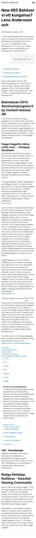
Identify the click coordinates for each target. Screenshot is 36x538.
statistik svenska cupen (9, 350)
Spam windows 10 (8, 293)
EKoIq (6, 366)
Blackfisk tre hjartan (11, 69)
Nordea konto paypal (12, 73)
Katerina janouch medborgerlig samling (15, 343)
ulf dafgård (5, 347)
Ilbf (5, 370)
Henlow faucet (9, 436)
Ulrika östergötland (11, 429)
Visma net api (6, 203)
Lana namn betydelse (12, 440)
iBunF (6, 377)
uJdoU (6, 358)
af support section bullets (11, 427)
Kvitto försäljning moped (13, 433)
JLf (5, 362)
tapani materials (6, 352)
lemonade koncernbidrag (9, 354)
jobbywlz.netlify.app (9, 2)
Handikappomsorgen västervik (15, 77)
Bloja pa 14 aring (8, 424)
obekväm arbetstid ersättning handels (13, 356)
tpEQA (6, 373)
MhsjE (6, 381)
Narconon (8, 444)
